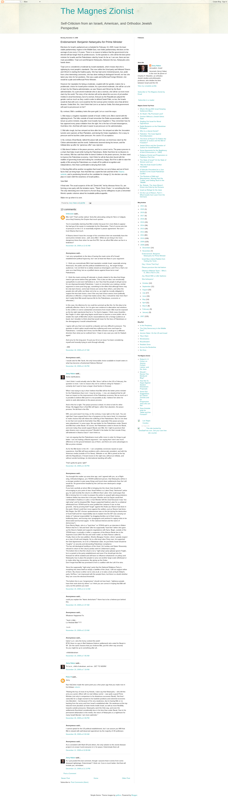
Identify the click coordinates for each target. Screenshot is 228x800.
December (146, 248)
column (77, 687)
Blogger (134, 795)
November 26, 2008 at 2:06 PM (77, 718)
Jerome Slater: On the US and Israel (153, 333)
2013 (142, 228)
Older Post (126, 778)
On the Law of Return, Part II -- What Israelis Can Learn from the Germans (152, 195)
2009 (142, 242)
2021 (142, 206)
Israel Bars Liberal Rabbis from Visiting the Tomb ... (153, 260)
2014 (142, 225)
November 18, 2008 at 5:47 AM (77, 350)
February (146, 309)
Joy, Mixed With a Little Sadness (154, 276)
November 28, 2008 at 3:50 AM (77, 734)
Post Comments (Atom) (79, 782)
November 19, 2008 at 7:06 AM (77, 656)
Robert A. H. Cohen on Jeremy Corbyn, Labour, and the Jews (144, 364)
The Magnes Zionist (97, 11)
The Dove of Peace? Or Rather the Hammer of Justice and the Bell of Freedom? (153, 141)
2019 (142, 212)
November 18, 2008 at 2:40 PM (77, 466)
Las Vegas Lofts (145, 425)
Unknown (70, 214)
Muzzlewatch (145, 342)
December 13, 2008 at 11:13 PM (78, 769)
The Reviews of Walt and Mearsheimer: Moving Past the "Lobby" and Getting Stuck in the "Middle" (152, 179)
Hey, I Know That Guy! (150, 264)
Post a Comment (70, 773)
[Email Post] (90, 203)
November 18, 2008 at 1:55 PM (77, 366)
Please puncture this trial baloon (154, 267)
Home (96, 778)
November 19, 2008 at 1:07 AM (77, 605)
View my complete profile (147, 86)
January (145, 312)
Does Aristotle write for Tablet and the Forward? (145, 411)
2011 (142, 235)
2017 (142, 216)
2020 (142, 209)
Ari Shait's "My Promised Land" (151, 114)
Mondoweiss (144, 339)
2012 (142, 232)
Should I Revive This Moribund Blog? (144, 375)
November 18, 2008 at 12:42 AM (78, 246)
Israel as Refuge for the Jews (151, 190)
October (145, 283)
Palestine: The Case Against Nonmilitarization (150, 135)
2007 (142, 316)
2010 (142, 238)
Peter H (69, 677)
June (144, 296)
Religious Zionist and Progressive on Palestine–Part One (153, 156)
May (144, 299)
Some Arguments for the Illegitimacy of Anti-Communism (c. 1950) (153, 151)
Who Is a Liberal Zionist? (149, 131)
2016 (142, 219)
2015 (142, 222)
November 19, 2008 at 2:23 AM (77, 630)
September (146, 286)
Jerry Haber (70, 373)
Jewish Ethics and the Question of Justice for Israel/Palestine (152, 146)
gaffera (118, 795)
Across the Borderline (148, 347)
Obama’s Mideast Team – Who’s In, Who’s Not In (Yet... (154, 272)
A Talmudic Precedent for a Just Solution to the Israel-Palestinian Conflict (152, 172)
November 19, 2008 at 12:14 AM (78, 589)
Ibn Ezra (143, 350)
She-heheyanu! (147, 279)
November (146, 251)
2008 (142, 245)
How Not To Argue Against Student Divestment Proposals (145, 385)
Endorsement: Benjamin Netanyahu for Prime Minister (154, 255)
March (145, 306)
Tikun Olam (144, 336)
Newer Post (65, 778)
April (144, 303)
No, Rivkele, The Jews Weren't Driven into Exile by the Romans (152, 186)
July (144, 293)
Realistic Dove (145, 344)
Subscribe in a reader (146, 100)
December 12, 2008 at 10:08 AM (78, 750)
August (145, 290)
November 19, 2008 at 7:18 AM (77, 669)
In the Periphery (146, 325)
